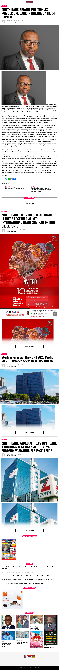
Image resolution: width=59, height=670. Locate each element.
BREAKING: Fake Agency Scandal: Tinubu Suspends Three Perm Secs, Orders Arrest (23, 583)
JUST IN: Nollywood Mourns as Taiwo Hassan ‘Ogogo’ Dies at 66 (17, 572)
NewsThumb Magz (11, 22)
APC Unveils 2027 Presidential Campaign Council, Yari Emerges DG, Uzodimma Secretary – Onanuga (27, 579)
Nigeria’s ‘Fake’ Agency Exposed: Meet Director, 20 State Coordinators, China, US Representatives (26, 575)
